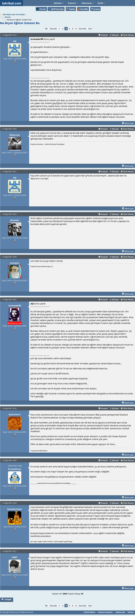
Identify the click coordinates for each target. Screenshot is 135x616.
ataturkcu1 (15, 414)
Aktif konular (57, 9)
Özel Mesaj (128, 35)
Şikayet (115, 35)
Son (90, 28)
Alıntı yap (129, 123)
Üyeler (72, 9)
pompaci (14, 262)
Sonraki (82, 28)
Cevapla (7, 599)
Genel (7, 17)
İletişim (131, 612)
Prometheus (14, 469)
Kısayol (104, 35)
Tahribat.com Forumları (14, 14)
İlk (46, 28)
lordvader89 (14, 305)
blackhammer (14, 509)
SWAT (14, 557)
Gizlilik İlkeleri (89, 612)
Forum (42, 9)
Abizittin (14, 220)
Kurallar (84, 9)
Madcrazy (15, 134)
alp (14, 41)
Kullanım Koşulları (105, 612)
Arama (96, 9)
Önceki (53, 28)
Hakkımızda (120, 612)
